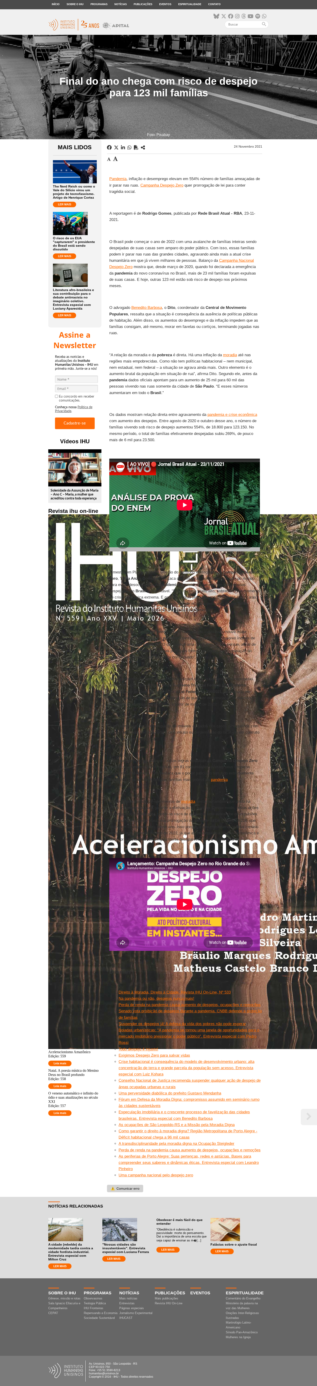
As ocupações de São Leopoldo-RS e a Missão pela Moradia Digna (177, 1125)
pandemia (219, 779)
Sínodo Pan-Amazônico (242, 1332)
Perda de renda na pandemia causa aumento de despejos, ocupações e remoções (190, 1005)
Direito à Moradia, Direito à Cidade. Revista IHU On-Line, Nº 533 (175, 992)
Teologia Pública (95, 1303)
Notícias (120, 4)
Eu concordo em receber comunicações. (76, 398)
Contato (214, 4)
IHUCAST (126, 1318)
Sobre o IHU (75, 4)
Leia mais (60, 1063)
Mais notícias (128, 1298)
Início (56, 4)
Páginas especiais (131, 1308)
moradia (230, 355)
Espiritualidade (189, 4)
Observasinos (93, 1298)
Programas (99, 4)
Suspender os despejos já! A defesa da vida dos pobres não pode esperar (182, 1024)
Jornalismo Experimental (135, 1313)
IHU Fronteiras (93, 1308)
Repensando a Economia (100, 1313)
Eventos (165, 4)
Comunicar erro (125, 1188)
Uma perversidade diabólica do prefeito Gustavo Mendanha (170, 1093)
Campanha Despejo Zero (161, 185)
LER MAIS (64, 204)
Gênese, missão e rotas (64, 1298)
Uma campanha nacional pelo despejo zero (156, 1175)
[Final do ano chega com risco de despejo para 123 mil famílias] (143, 147)
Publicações (143, 4)
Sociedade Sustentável (99, 1318)
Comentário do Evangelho (243, 1298)
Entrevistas (127, 1303)
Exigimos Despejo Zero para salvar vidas (154, 1055)
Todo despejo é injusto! (138, 1049)
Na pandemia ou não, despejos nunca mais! (156, 998)
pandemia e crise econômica (232, 414)
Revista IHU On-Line (168, 1303)
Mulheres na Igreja (238, 1337)
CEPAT (53, 1313)
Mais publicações (166, 1298)
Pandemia (117, 179)
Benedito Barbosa (146, 307)
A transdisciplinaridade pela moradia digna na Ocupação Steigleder (176, 1143)
